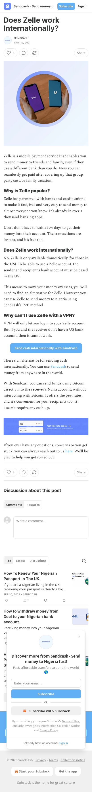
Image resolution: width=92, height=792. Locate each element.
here (69, 451)
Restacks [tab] (33, 505)
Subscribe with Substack (49, 711)
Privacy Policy (49, 730)
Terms (53, 760)
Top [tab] (8, 561)
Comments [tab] (14, 505)
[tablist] (23, 504)
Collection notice (73, 760)
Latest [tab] (20, 561)
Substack (24, 782)
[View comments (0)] (23, 52)
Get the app (68, 771)
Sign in (83, 6)
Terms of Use (70, 721)
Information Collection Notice (60, 726)
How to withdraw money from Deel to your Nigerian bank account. (31, 616)
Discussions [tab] (37, 561)
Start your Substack (34, 771)
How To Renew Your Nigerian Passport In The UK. (30, 576)
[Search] (83, 560)
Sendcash (21, 38)
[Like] (6, 600)
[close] (79, 636)
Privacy (41, 760)
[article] (46, 587)
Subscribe (66, 6)
